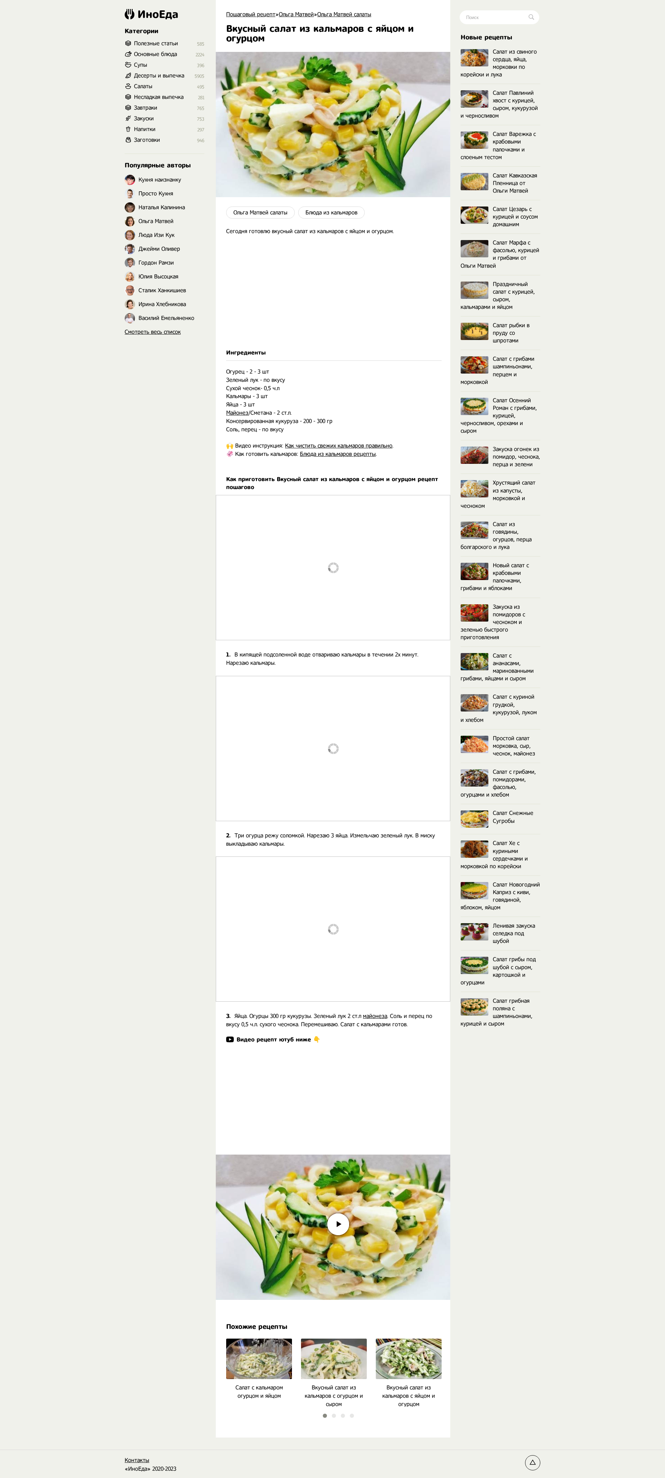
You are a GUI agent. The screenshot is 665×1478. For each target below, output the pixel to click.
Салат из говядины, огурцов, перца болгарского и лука (496, 535)
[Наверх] (532, 1462)
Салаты (143, 86)
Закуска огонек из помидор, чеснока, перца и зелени (516, 457)
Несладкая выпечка (159, 97)
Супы (140, 65)
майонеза (375, 1016)
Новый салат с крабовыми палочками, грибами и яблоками (495, 576)
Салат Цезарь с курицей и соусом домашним (515, 217)
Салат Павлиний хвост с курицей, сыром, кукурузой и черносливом (499, 104)
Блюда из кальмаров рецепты (338, 454)
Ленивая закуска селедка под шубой (514, 933)
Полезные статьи (156, 43)
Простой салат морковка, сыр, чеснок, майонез (514, 746)
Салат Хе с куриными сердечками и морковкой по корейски (494, 854)
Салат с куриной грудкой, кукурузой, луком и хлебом (499, 708)
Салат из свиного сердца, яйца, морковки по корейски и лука (499, 63)
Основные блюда (155, 54)
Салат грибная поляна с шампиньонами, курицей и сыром (496, 1012)
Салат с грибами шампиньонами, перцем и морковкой (497, 370)
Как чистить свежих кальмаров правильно (338, 445)
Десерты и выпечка (159, 75)
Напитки (145, 129)
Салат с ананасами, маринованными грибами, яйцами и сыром (497, 667)
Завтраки (145, 107)
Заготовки (147, 140)
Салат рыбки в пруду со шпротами (511, 333)
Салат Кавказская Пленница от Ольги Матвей (515, 183)
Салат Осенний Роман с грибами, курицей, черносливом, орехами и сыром (499, 415)
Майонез (237, 413)
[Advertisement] (333, 292)
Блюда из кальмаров (331, 212)
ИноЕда (158, 14)
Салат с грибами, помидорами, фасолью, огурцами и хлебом (498, 783)
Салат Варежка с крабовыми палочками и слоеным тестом (498, 145)
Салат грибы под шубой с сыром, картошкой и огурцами (498, 970)
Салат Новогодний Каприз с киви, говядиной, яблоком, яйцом (500, 896)
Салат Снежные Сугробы (513, 817)
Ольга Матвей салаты (260, 212)
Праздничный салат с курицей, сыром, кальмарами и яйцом (498, 295)
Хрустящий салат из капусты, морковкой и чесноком (498, 494)
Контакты (137, 1460)
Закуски (144, 118)
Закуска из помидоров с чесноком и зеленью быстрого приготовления (493, 622)
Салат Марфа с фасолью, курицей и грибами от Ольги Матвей (500, 254)
